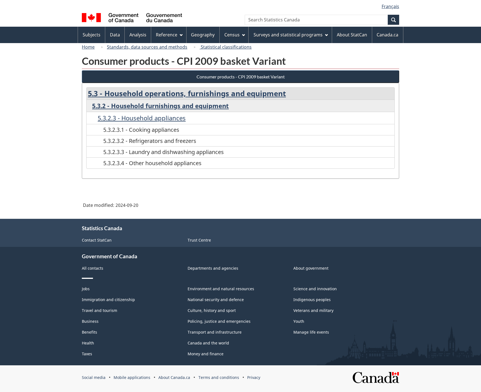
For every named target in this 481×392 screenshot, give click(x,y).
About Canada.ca (174, 377)
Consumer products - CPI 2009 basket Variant (241, 76)
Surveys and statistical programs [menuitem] (288, 35)
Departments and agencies (213, 268)
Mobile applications (132, 377)
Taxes (87, 353)
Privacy (253, 377)
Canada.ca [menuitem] (387, 35)
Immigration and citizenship (108, 299)
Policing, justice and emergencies (219, 321)
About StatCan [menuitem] (352, 35)
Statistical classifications (226, 47)
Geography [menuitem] (203, 35)
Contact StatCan (97, 240)
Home (88, 47)
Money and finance (206, 353)
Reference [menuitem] (166, 35)
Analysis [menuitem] (137, 35)
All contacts (92, 268)
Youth (298, 321)
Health (88, 343)
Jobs (86, 288)
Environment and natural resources (221, 288)
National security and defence (216, 299)
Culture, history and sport (212, 310)
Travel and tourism (99, 310)
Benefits (89, 332)
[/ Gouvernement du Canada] (132, 18)
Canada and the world (208, 343)
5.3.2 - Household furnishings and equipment (160, 105)
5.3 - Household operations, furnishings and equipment (187, 93)
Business (90, 321)
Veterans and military (313, 310)
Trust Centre (199, 240)
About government (310, 268)
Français (390, 6)
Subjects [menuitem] (91, 35)
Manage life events (311, 332)
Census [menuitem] (232, 35)
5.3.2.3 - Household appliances (142, 118)
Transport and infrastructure (215, 332)
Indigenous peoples (312, 299)
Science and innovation (315, 288)
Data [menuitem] (115, 35)
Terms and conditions (218, 377)
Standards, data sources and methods (147, 47)
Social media (93, 377)
